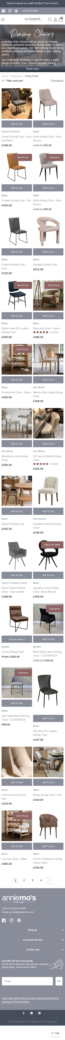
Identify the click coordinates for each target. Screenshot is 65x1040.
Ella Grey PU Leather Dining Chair (45, 733)
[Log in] (55, 20)
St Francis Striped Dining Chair (47, 458)
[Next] (49, 880)
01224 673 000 (18, 908)
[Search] (50, 20)
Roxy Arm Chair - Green (46, 328)
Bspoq (53, 1021)
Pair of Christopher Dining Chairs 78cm (47, 861)
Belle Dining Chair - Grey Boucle (47, 202)
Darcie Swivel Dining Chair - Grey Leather (13, 590)
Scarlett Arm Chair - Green (16, 392)
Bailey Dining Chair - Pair (47, 795)
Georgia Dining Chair (45, 264)
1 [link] (15, 880)
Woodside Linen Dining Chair (15, 458)
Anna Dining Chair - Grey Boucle (47, 138)
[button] (30, 11)
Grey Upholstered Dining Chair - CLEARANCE (15, 718)
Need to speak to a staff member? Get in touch (32, 3)
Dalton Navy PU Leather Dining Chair (15, 330)
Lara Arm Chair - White (14, 859)
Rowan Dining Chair (13, 524)
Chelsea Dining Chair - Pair (14, 797)
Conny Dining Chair (13, 651)
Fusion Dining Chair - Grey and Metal (17, 138)
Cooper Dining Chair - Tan (16, 200)
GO (59, 981)
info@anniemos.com (23, 912)
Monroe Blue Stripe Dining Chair (48, 394)
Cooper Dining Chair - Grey (14, 266)
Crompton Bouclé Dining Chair (47, 526)
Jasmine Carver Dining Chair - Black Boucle (46, 590)
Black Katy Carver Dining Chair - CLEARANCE (47, 653)
